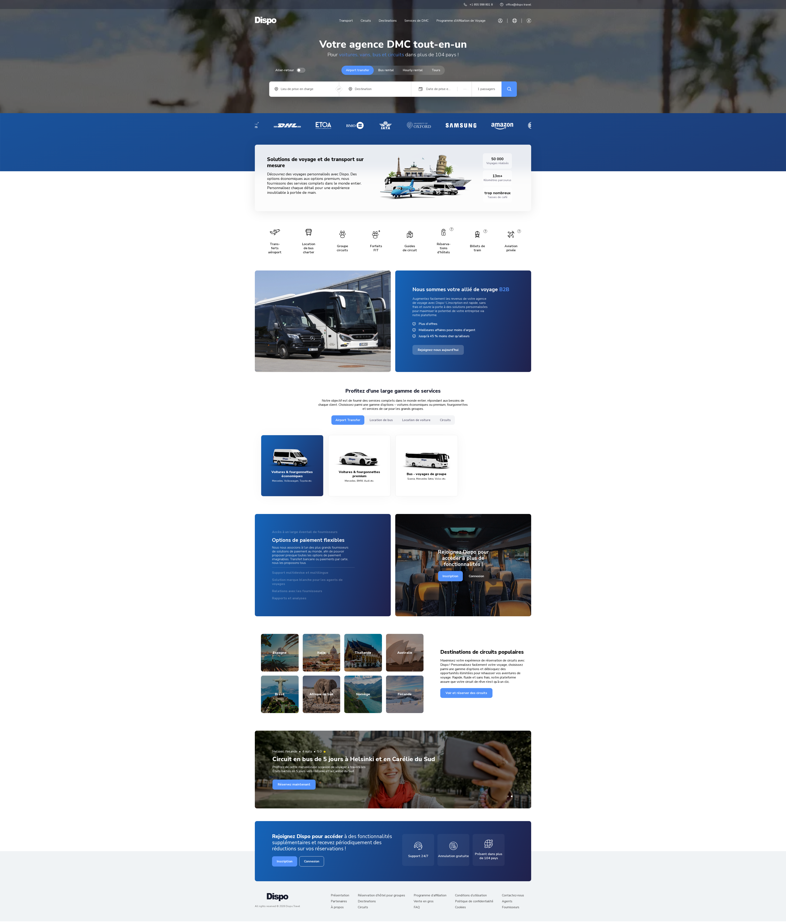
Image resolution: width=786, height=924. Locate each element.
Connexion (476, 575)
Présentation (340, 894)
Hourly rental (413, 70)
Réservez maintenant (294, 783)
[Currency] (529, 20)
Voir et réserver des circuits (466, 691)
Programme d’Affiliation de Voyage (461, 21)
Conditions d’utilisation (471, 894)
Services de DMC (416, 21)
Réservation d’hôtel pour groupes (381, 894)
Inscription (450, 575)
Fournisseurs (510, 906)
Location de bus (381, 420)
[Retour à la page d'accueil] (266, 21)
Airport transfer (357, 70)
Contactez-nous (513, 894)
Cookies (460, 906)
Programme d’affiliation (430, 894)
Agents (507, 900)
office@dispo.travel (518, 5)
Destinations (388, 21)
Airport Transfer (347, 420)
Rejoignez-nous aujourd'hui (438, 350)
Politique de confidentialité (474, 900)
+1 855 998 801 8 (481, 5)
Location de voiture (416, 420)
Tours (436, 70)
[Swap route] (339, 89)
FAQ (417, 906)
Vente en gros (424, 900)
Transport (346, 21)
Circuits (366, 21)
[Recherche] (509, 89)
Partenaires (339, 900)
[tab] (508, 795)
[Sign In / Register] (500, 20)
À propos (337, 906)
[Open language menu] (514, 20)
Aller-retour (284, 70)
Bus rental (386, 70)
